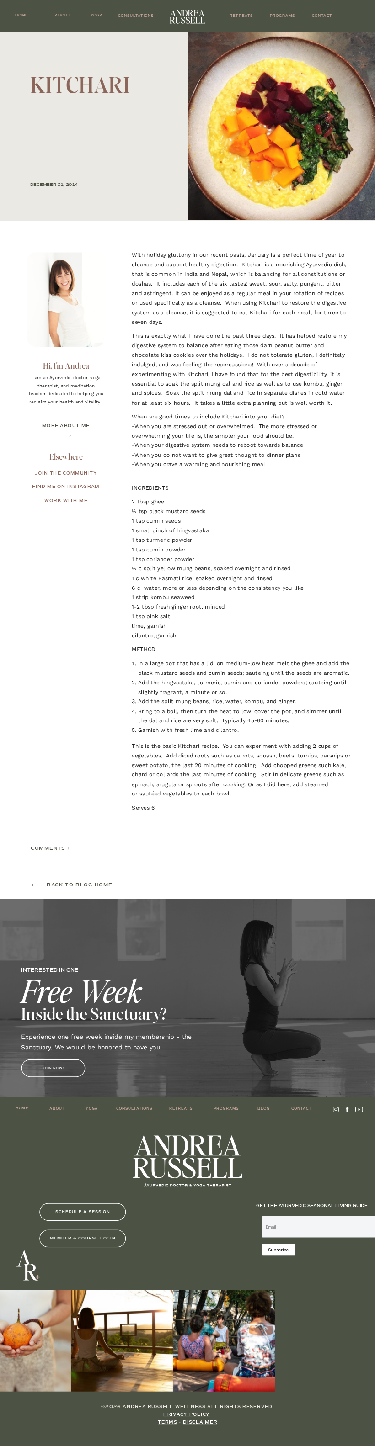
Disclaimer (200, 1422)
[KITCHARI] (281, 126)
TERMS (167, 1422)
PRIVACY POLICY (186, 1414)
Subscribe (278, 1249)
